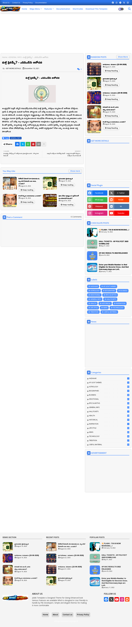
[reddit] (127, 599)
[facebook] (112, 2)
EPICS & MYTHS (111, 295)
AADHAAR (94, 286)
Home (24, 9)
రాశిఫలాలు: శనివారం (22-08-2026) (115, 64)
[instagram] (127, 2)
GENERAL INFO (15, 57)
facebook (99, 193)
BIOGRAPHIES (110, 291)
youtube (120, 213)
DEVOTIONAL (95, 295)
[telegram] (120, 2)
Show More (123, 57)
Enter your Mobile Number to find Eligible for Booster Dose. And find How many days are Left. (114, 267)
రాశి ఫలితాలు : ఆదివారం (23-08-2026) (71, 555)
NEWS (105, 308)
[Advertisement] (66, 33)
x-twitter (121, 193)
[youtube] (116, 599)
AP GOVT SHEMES (109, 286)
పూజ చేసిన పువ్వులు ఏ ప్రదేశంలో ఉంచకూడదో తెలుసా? (69, 197)
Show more (75, 171)
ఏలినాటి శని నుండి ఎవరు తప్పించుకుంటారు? (111, 108)
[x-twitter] (124, 2)
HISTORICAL (106, 303)
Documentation (41, 3)
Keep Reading (112, 71)
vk (121, 206)
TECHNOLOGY (118, 308)
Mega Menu (35, 9)
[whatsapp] (116, 2)
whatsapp (99, 199)
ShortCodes (78, 9)
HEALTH (93, 303)
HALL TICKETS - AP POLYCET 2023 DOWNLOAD (113, 242)
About (55, 614)
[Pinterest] (33, 144)
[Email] (38, 144)
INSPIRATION (120, 303)
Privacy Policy (28, 3)
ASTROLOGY (95, 291)
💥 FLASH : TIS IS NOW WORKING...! (114, 230)
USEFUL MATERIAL (110, 312)
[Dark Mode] (129, 9)
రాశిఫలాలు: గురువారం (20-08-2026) (115, 93)
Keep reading (28, 190)
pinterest (99, 206)
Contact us (16, 3)
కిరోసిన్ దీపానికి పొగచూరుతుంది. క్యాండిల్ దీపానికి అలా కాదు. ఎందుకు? (29, 181)
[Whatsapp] (28, 144)
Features (48, 9)
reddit (120, 199)
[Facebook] (17, 144)
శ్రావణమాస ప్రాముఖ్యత (66, 178)
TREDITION (94, 312)
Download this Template (96, 9)
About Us (6, 3)
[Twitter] (22, 144)
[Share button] (44, 144)
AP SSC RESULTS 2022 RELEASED (113, 253)
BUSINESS (123, 291)
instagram (99, 213)
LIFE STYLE (94, 308)
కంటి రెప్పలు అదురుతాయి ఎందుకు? (29, 196)
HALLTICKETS (111, 299)
